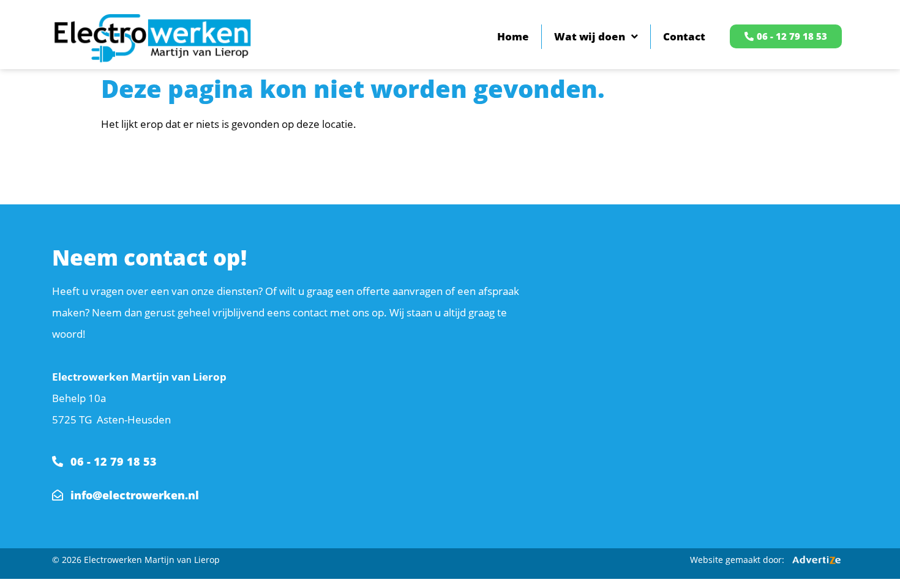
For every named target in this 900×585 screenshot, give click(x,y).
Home (513, 36)
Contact (684, 36)
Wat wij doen (589, 36)
